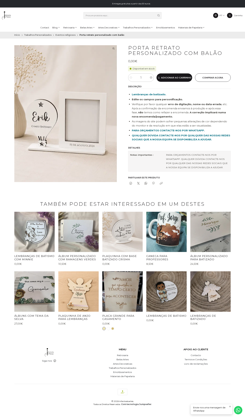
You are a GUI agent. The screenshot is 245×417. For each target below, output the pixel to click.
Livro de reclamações (196, 363)
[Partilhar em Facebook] (130, 183)
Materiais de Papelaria (122, 376)
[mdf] (112, 328)
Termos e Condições (196, 359)
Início (17, 35)
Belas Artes (122, 359)
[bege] (104, 328)
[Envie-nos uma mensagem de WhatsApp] (238, 410)
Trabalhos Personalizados (38, 35)
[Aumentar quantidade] (151, 78)
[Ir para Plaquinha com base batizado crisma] (122, 232)
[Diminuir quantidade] (131, 78)
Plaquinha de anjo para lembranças (74, 317)
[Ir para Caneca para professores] (166, 232)
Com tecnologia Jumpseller (136, 404)
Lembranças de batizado (203, 317)
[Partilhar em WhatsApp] (145, 183)
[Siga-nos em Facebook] (54, 360)
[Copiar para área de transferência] (161, 183)
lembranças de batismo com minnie (34, 257)
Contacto (196, 355)
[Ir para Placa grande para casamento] (122, 291)
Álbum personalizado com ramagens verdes (77, 257)
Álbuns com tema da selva (31, 317)
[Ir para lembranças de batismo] (166, 291)
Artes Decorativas (122, 363)
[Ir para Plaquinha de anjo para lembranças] (78, 291)
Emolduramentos (122, 372)
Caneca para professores (157, 257)
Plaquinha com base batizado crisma (119, 257)
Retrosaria (122, 355)
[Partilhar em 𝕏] (138, 183)
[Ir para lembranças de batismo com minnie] (34, 232)
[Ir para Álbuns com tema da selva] (34, 291)
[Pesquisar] (159, 15)
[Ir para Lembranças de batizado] (210, 291)
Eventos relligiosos (66, 35)
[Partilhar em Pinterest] (153, 183)
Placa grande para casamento (118, 317)
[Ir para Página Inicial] (6, 15)
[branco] (108, 328)
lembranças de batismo (166, 315)
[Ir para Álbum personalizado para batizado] (210, 232)
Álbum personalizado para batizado (209, 257)
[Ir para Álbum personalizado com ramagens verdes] (78, 232)
